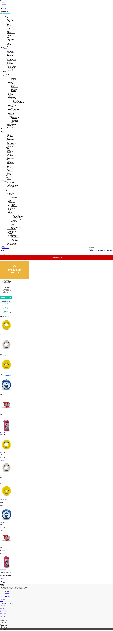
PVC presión (11, 212)
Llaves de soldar (13, 91)
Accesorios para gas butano (11, 60)
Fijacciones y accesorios (10, 46)
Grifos (8, 24)
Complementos (8, 74)
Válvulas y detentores (12, 66)
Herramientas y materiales (13, 235)
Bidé (6, 36)
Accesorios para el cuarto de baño (11, 124)
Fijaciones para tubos (14, 118)
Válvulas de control (12, 208)
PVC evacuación (13, 220)
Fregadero (7, 165)
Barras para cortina (10, 34)
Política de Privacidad (3, 610)
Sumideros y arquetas (14, 104)
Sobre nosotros (2, 605)
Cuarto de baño (7, 593)
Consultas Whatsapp (3, 616)
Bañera (7, 23)
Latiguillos (12, 86)
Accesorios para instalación (11, 69)
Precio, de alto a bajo (110, 250)
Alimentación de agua (10, 193)
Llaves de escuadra (14, 89)
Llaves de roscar (13, 90)
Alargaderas (13, 204)
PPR (10, 95)
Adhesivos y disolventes (14, 123)
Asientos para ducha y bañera (11, 243)
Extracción (7, 177)
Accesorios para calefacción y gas (12, 112)
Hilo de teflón (2, 412)
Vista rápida (2, 460)
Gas (6, 58)
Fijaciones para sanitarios (15, 117)
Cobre (10, 93)
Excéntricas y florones (14, 87)
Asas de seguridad (10, 126)
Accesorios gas (11, 114)
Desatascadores (13, 119)
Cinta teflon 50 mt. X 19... (4, 499)
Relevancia (90, 250)
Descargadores (9, 44)
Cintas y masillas (13, 239)
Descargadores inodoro (14, 223)
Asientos (8, 43)
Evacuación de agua (12, 97)
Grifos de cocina (13, 79)
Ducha (7, 30)
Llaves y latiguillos (10, 19)
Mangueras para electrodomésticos (16, 227)
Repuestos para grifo (12, 83)
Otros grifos (12, 81)
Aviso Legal (2, 608)
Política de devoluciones (3, 611)
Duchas (8, 142)
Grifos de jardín (13, 196)
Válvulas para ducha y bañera (17, 101)
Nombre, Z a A (98, 250)
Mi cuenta (3, 2)
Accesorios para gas (10, 70)
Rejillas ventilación (10, 63)
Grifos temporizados (14, 80)
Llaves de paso (11, 88)
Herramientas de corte (14, 120)
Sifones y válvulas (13, 98)
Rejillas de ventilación (12, 231)
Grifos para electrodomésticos (15, 110)
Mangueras (9, 173)
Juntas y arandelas (10, 115)
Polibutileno (11, 94)
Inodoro (7, 42)
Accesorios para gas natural (11, 59)
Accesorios (9, 35)
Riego (6, 73)
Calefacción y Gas (7, 596)
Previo (3, 580)
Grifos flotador (13, 107)
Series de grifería (13, 78)
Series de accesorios (10, 125)
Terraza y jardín (2, 599)
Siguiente (3, 582)
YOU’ (58, 629)
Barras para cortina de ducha (11, 127)
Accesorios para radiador (11, 65)
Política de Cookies (3, 613)
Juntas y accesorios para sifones (17, 219)
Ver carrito (1, 12)
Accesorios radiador (12, 113)
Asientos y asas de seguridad (11, 26)
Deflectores (9, 62)
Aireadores (9, 25)
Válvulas (8, 21)
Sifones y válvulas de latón (17, 99)
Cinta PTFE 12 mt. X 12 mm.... (4, 452)
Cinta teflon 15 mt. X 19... (4, 522)
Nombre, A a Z (94, 250)
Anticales (10, 84)
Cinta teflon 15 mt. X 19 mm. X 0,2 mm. (6, 392)
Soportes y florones (12, 68)
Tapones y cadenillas (10, 20)
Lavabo (7, 17)
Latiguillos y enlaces (12, 85)
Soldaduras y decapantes (14, 121)
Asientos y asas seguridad (11, 33)
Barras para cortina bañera (11, 29)
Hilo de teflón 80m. (3, 432)
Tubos (8, 61)
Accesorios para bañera (10, 146)
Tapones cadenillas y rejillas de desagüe (18, 102)
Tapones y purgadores (12, 67)
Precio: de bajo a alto (104, 250)
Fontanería (5, 192)
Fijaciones (10, 116)
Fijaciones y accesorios (10, 54)
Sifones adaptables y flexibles (17, 100)
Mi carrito (3, 3)
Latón (10, 92)
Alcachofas (9, 32)
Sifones (8, 41)
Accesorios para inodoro (12, 105)
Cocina (6, 594)
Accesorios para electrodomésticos (14, 109)
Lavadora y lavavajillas (9, 55)
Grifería (10, 77)
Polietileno (10, 96)
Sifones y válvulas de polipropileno (18, 216)
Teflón (12, 122)
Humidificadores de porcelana (13, 185)
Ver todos (5, 16)
